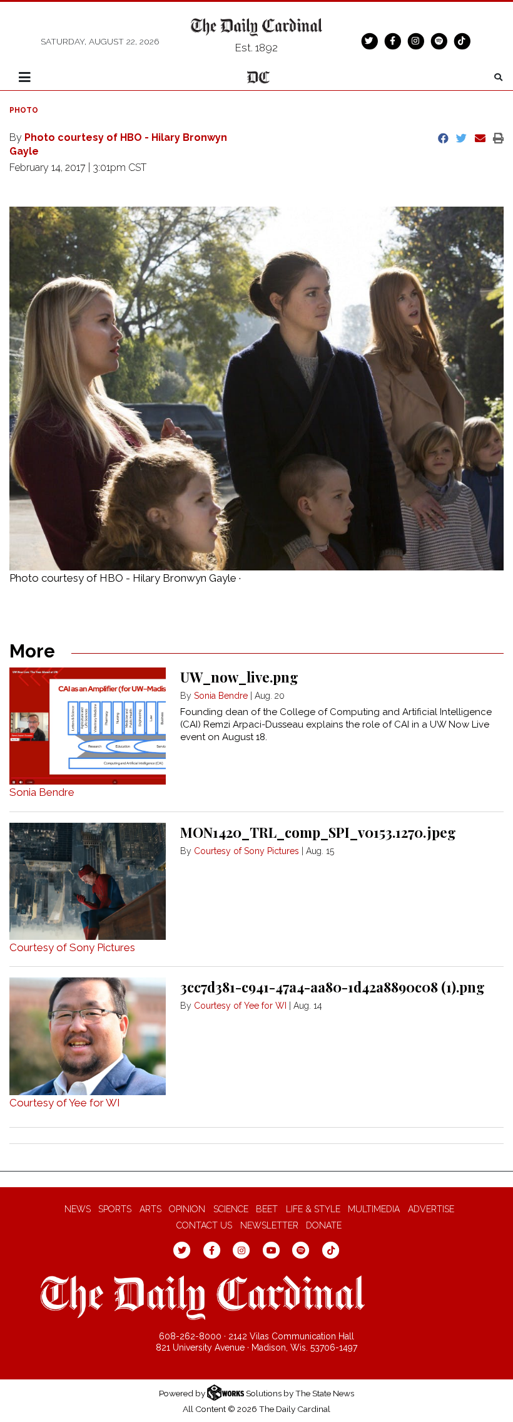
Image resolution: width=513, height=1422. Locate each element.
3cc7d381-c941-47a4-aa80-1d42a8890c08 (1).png (332, 986)
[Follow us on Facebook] (392, 41)
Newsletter (269, 1225)
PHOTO (23, 110)
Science (230, 1209)
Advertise (431, 1209)
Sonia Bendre (41, 792)
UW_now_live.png (239, 676)
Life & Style (313, 1209)
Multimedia (374, 1209)
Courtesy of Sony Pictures (72, 947)
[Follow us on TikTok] (461, 41)
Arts (150, 1209)
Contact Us (204, 1225)
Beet (267, 1209)
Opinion (187, 1209)
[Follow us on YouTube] (271, 1250)
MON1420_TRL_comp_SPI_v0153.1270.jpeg (318, 832)
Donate (324, 1225)
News (77, 1209)
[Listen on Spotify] (438, 41)
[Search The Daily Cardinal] (498, 77)
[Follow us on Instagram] (415, 41)
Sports (114, 1209)
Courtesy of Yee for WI (64, 1102)
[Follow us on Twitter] (369, 41)
